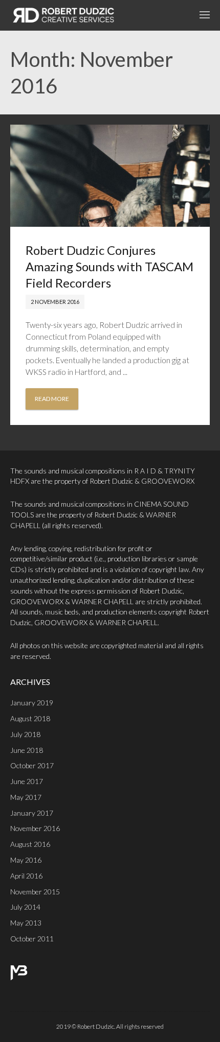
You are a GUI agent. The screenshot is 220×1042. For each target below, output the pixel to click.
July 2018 (25, 734)
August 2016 (30, 844)
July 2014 (25, 907)
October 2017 (32, 765)
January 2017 (31, 813)
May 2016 (25, 860)
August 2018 (30, 718)
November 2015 (35, 891)
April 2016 (26, 875)
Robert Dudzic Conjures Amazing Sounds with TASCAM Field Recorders (109, 266)
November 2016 (35, 828)
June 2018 (26, 750)
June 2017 (26, 781)
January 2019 (31, 702)
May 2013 (25, 922)
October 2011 (32, 938)
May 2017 (25, 797)
